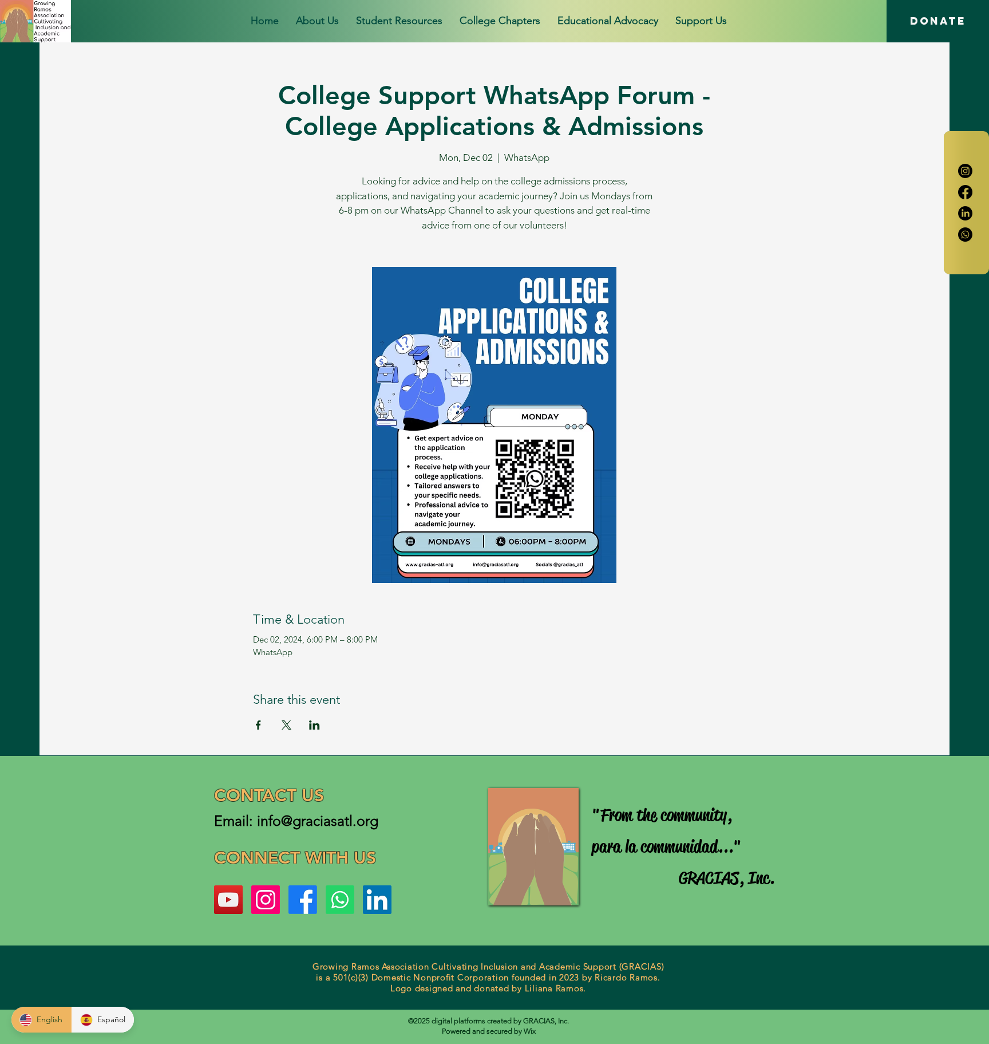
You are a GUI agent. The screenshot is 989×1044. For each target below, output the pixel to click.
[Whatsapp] (965, 234)
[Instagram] (965, 171)
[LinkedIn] (965, 213)
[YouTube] (228, 899)
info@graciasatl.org (317, 820)
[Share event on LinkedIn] (314, 725)
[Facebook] (965, 192)
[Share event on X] (286, 725)
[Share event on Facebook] (258, 725)
